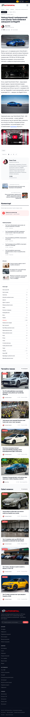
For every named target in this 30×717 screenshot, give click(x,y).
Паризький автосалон (15, 330)
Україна (15, 350)
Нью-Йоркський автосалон (15, 327)
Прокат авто (4, 701)
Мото (15, 315)
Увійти (27, 1)
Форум (2, 663)
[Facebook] (11, 154)
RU (20, 1)
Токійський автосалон (15, 345)
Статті (2, 650)
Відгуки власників (5, 639)
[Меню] (27, 5)
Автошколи (3, 699)
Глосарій (3, 674)
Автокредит (4, 679)
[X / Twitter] (14, 154)
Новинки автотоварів (15, 322)
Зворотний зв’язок (9, 714)
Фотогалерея (4, 636)
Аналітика (15, 294)
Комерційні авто (15, 312)
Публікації (3, 653)
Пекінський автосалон (15, 332)
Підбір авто (3, 631)
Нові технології (15, 325)
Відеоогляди (4, 660)
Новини (15, 317)
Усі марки (3, 629)
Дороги (15, 299)
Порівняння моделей (6, 634)
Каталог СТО (4, 696)
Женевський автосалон (15, 305)
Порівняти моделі (5, 684)
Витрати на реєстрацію (6, 682)
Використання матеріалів (19, 712)
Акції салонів (15, 292)
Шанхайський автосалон (15, 358)
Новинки (15, 320)
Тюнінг (15, 348)
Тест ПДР (3, 669)
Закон (15, 307)
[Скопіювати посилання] (16, 154)
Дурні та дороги (15, 302)
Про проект (3, 704)
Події (15, 335)
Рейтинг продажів (5, 641)
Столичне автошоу (15, 343)
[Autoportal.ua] (8, 5)
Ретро (15, 338)
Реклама (3, 714)
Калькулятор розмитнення (7, 677)
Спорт (15, 340)
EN (22, 1)
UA (17, 1)
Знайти (25, 622)
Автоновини (4, 648)
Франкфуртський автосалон (15, 355)
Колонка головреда (15, 310)
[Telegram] (9, 154)
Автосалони (4, 694)
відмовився (14, 126)
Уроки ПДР (15, 353)
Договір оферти (10, 712)
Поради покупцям (5, 655)
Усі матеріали (24, 368)
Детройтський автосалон (15, 297)
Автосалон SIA (15, 289)
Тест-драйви (4, 658)
